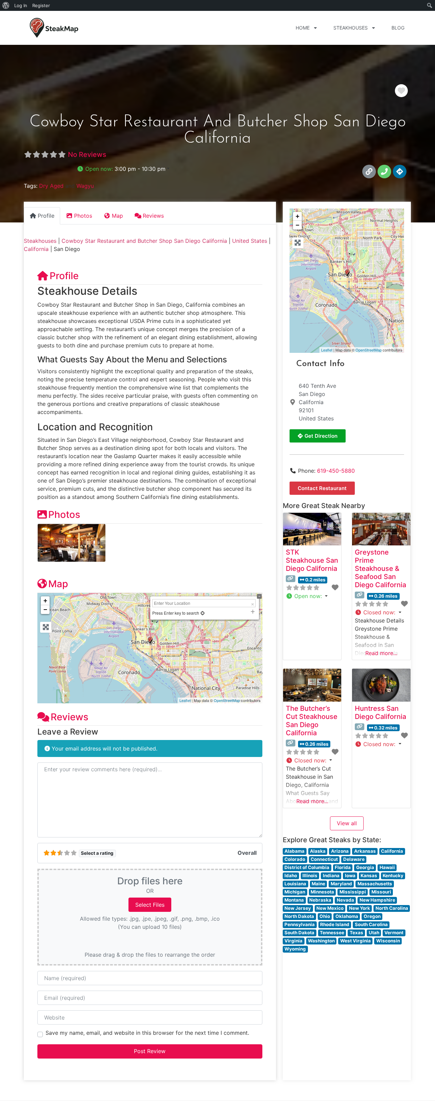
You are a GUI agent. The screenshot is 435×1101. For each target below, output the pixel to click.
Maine (318, 883)
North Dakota (299, 916)
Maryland (341, 883)
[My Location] (203, 613)
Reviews (69, 717)
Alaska (318, 851)
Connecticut (324, 859)
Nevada (345, 900)
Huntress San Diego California (380, 712)
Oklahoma (346, 916)
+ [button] (45, 600)
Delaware (354, 859)
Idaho (290, 875)
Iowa (350, 875)
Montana (294, 900)
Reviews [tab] (153, 215)
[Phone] (384, 171)
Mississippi (353, 892)
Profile (64, 276)
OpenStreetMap (227, 700)
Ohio (324, 916)
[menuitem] (6, 5)
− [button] (45, 609)
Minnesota (322, 892)
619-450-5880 (336, 470)
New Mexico (330, 908)
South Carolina (371, 924)
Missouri (381, 892)
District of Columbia (306, 867)
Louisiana (295, 883)
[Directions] (399, 171)
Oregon (372, 916)
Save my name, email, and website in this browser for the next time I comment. (147, 1032)
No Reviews (87, 154)
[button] (123, 169)
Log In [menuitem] (20, 5)
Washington (321, 940)
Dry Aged (51, 185)
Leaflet (185, 700)
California (36, 249)
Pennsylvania (299, 924)
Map (58, 584)
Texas (356, 932)
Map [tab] (117, 215)
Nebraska (320, 900)
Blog (398, 28)
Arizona (340, 851)
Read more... (381, 653)
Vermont (393, 932)
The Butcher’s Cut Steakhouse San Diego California (311, 720)
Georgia (365, 867)
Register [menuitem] (41, 5)
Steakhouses (350, 28)
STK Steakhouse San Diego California (312, 560)
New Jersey (297, 908)
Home (303, 28)
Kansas (369, 875)
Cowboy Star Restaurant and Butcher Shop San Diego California (144, 240)
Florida (343, 867)
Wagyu (85, 185)
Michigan (294, 892)
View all (347, 823)
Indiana (331, 875)
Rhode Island (334, 924)
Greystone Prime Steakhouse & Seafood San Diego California (380, 568)
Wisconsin (388, 940)
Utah (374, 932)
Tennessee (332, 932)
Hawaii (387, 867)
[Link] (369, 171)
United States (249, 240)
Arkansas (365, 851)
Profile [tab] (46, 215)
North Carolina (392, 908)
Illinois (309, 875)
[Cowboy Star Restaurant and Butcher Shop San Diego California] (347, 273)
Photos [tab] (83, 215)
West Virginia (355, 940)
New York (359, 908)
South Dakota (299, 932)
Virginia (293, 940)
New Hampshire (377, 900)
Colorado (294, 859)
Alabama (294, 851)
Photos (64, 514)
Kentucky (393, 875)
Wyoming (295, 949)
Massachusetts (375, 883)
